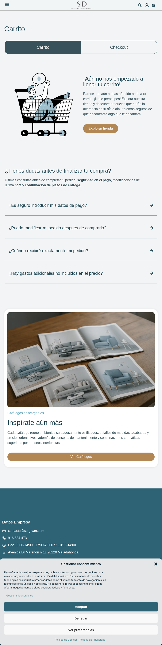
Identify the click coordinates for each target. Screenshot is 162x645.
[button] (156, 564)
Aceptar (81, 607)
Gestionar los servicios (19, 595)
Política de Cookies (66, 639)
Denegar (81, 618)
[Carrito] (154, 4)
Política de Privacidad (92, 639)
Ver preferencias (81, 630)
